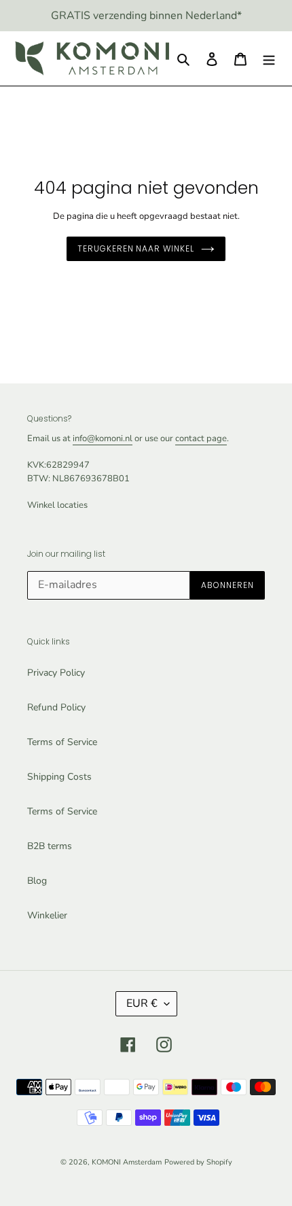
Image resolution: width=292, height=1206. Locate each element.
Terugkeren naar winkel (135, 248)
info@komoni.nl (102, 438)
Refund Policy (56, 707)
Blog (37, 880)
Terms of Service (62, 742)
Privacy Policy (56, 672)
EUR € (142, 1003)
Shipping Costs (59, 776)
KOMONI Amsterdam (127, 1162)
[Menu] (269, 58)
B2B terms (49, 846)
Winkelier (47, 915)
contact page (201, 438)
